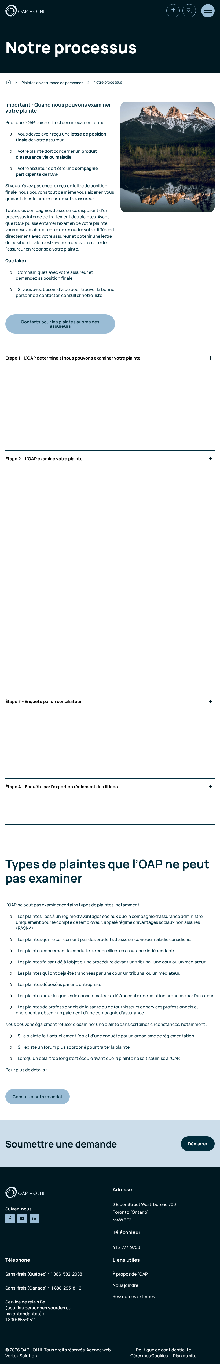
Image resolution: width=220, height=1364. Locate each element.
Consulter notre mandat (38, 1097)
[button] (208, 10)
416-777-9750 (126, 1247)
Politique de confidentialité (163, 1350)
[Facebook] (10, 1218)
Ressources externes (134, 1296)
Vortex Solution (21, 1356)
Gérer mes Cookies (149, 1356)
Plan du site (184, 1356)
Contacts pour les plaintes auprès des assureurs (60, 324)
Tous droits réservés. (65, 1350)
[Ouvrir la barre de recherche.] (189, 10)
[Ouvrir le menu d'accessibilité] (173, 10)
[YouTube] (22, 1218)
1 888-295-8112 (66, 1288)
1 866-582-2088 (66, 1274)
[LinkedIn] (34, 1218)
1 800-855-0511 (20, 1319)
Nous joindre (125, 1285)
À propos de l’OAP (130, 1274)
